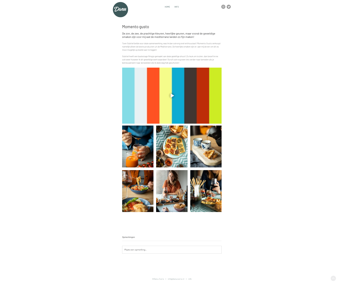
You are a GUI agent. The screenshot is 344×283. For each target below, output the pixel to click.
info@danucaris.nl (176, 279)
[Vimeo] (229, 7)
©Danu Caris (158, 279)
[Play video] (172, 96)
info (190, 279)
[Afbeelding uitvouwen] (137, 146)
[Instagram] (223, 7)
